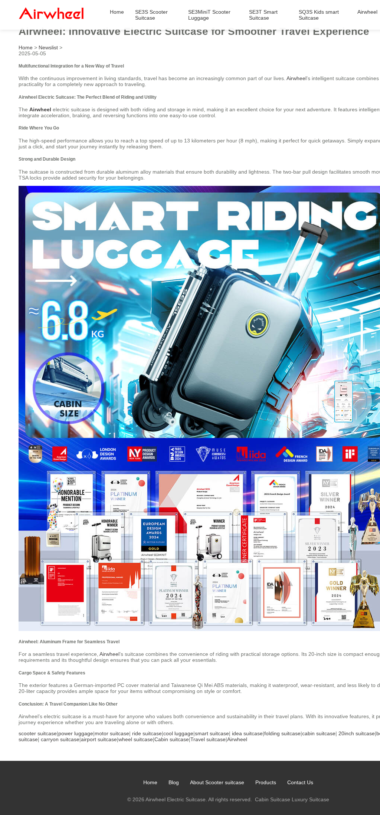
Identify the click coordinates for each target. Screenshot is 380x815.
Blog (173, 782)
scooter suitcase (38, 733)
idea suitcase (247, 733)
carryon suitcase (60, 739)
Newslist (48, 47)
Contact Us (300, 782)
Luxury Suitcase (310, 799)
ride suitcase (147, 733)
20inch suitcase (356, 733)
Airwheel (367, 12)
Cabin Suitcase (272, 799)
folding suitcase (282, 733)
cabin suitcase (318, 733)
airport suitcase (99, 739)
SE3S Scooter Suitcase (151, 15)
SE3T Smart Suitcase (263, 15)
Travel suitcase (208, 739)
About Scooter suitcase (217, 782)
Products (265, 782)
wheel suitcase (135, 739)
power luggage (75, 733)
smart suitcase (212, 733)
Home (117, 12)
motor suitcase (112, 733)
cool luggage (178, 733)
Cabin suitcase (171, 739)
